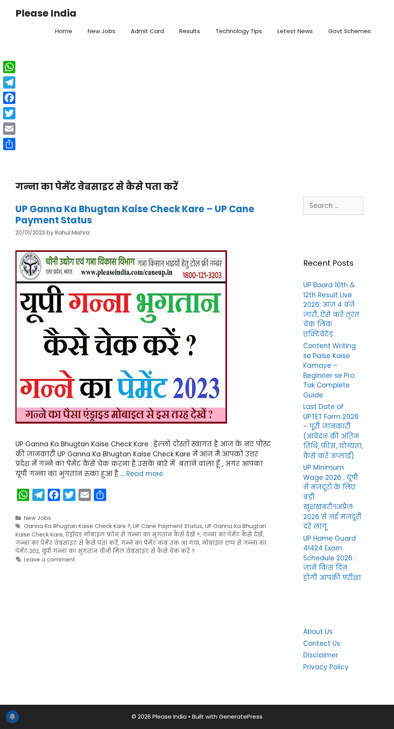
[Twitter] (9, 113)
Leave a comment (49, 559)
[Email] (9, 128)
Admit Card (147, 31)
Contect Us (321, 643)
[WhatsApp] (9, 67)
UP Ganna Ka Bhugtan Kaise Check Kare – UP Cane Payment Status (134, 214)
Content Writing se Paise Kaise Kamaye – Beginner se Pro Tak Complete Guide (329, 370)
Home (63, 31)
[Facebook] (9, 98)
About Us (317, 631)
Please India (46, 13)
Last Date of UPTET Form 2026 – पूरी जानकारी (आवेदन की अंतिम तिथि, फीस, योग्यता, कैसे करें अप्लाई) (333, 431)
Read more (144, 473)
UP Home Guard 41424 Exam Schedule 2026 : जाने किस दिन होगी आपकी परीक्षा (332, 558)
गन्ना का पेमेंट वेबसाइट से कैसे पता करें (66, 543)
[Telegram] (9, 82)
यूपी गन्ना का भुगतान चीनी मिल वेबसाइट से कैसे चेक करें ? (118, 551)
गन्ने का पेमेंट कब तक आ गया (160, 543)
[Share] (9, 144)
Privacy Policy (326, 667)
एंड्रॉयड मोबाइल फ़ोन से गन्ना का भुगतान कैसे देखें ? (132, 534)
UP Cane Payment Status (167, 526)
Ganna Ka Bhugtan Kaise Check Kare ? (77, 526)
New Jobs (101, 31)
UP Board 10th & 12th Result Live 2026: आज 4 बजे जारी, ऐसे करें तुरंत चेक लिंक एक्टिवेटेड (331, 309)
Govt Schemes (349, 31)
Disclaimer (320, 655)
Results (189, 31)
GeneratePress (240, 716)
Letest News (295, 31)
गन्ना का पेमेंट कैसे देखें (232, 534)
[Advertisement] (197, 108)
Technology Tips (238, 31)
